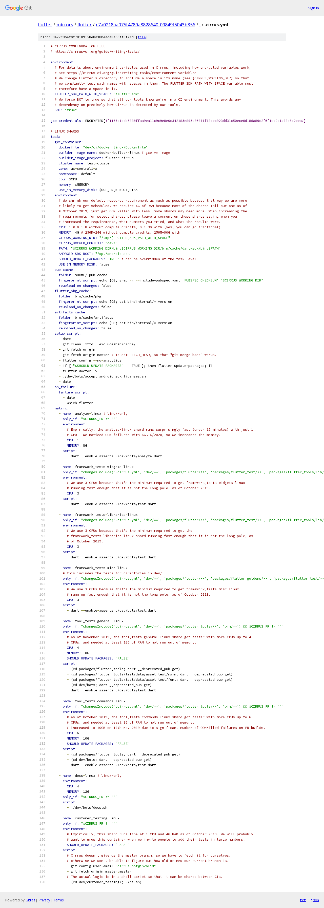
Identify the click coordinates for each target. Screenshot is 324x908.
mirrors (64, 25)
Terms (58, 900)
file (142, 37)
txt (303, 900)
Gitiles (30, 900)
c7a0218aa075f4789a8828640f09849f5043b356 (145, 25)
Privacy (44, 900)
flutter (45, 25)
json (315, 900)
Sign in (313, 8)
